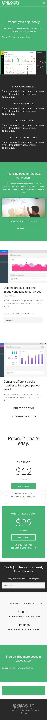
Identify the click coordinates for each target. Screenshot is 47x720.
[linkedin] (26, 713)
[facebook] (21, 713)
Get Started (23, 486)
